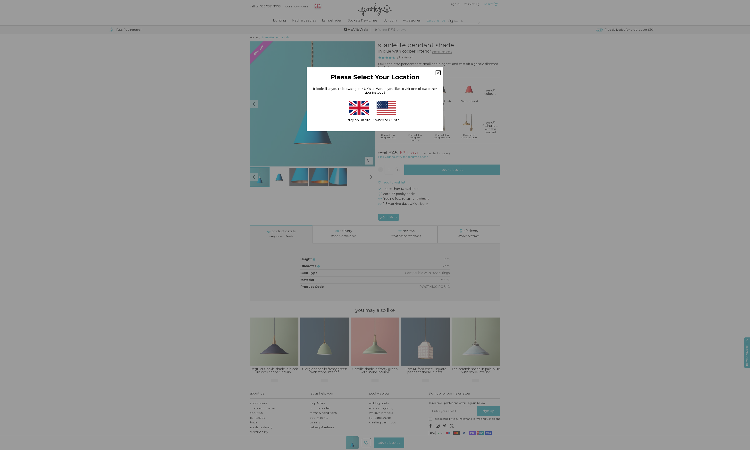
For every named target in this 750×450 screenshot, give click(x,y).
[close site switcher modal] (438, 72)
